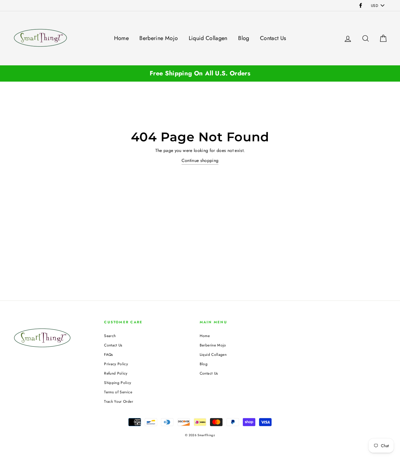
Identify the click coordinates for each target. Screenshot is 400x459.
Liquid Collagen (208, 38)
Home (121, 38)
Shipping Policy (117, 382)
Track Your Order (118, 401)
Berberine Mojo (158, 38)
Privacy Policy (116, 363)
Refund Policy (116, 373)
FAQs (108, 354)
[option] (200, 73)
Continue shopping (200, 160)
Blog (243, 38)
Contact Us (273, 38)
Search (110, 335)
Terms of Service (118, 392)
